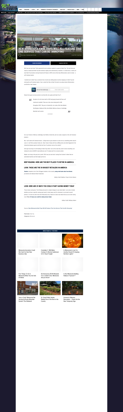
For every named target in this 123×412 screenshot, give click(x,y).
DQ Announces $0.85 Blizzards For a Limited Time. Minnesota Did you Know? (50, 275)
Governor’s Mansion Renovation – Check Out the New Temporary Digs (71, 299)
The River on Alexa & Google (92, 12)
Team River (26, 9)
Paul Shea (23, 55)
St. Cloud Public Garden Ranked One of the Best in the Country (49, 299)
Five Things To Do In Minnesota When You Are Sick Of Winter (27, 275)
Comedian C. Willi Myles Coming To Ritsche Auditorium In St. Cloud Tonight (50, 252)
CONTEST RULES (70, 9)
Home (20, 9)
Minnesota (32, 216)
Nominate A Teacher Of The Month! (66, 12)
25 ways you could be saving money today (40, 197)
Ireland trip (19, 12)
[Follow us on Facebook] (93, 9)
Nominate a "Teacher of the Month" (49, 9)
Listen (33, 9)
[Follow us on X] (96, 9)
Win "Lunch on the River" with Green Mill (34, 12)
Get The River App (80, 12)
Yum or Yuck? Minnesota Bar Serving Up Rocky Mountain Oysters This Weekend (27, 299)
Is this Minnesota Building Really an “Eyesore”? (70, 274)
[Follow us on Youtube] (100, 9)
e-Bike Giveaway (11, 12)
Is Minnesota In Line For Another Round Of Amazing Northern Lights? (71, 252)
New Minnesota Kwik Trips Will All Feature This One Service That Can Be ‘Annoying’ (50, 208)
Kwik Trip (32, 213)
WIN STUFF (62, 9)
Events (83, 9)
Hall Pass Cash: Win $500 (50, 12)
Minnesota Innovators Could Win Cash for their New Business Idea (27, 252)
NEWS (78, 9)
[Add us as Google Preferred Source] (89, 9)
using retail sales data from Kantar (63, 171)
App (38, 9)
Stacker (26, 171)
